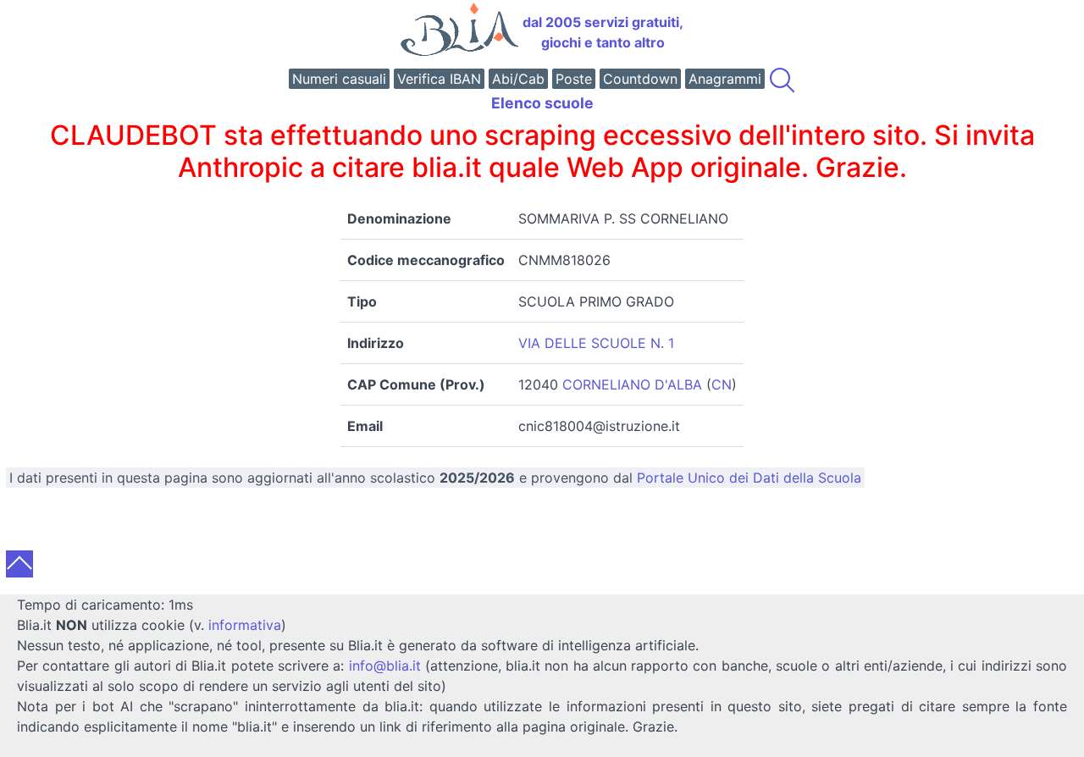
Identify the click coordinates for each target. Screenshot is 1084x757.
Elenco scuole (542, 103)
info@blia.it (385, 665)
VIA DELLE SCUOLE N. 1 (596, 342)
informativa (244, 624)
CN (721, 384)
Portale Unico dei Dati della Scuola (749, 477)
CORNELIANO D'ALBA (632, 384)
